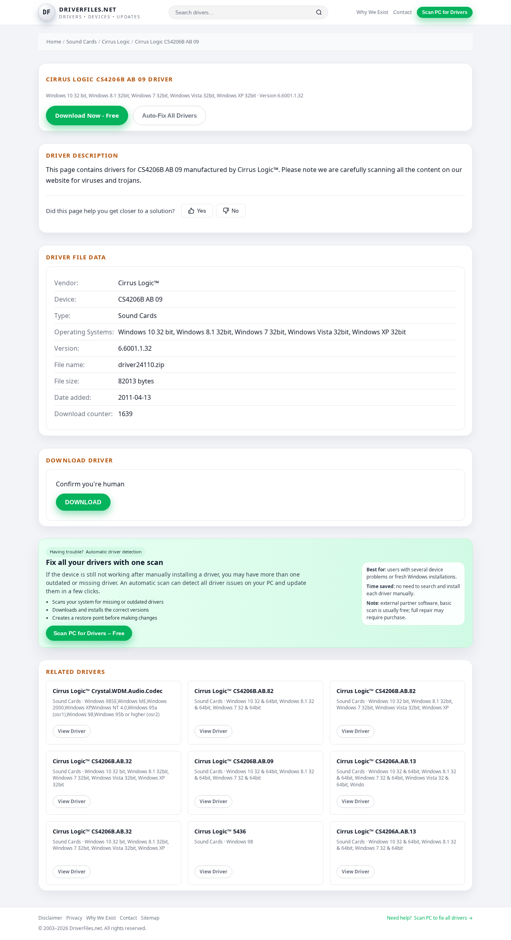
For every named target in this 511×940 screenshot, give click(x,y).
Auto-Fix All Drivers (169, 115)
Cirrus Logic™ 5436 (220, 831)
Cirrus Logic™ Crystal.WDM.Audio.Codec (107, 691)
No (235, 210)
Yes (201, 210)
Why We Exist (372, 12)
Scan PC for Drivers (444, 12)
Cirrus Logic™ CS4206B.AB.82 (233, 691)
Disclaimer (50, 917)
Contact (402, 12)
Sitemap (150, 917)
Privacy (74, 917)
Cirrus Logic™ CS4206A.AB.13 (376, 761)
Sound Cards (81, 41)
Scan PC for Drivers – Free (89, 633)
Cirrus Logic (116, 41)
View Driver (71, 731)
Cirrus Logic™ (138, 282)
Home (53, 41)
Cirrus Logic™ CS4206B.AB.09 (233, 761)
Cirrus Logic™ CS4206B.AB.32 (92, 761)
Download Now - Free (87, 115)
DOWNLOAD (83, 502)
